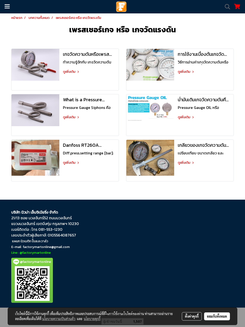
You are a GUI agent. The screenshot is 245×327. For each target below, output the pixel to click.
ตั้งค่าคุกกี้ (192, 316)
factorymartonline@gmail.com (46, 246)
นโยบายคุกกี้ (92, 318)
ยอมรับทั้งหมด (217, 316)
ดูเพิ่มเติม (69, 71)
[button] (226, 6)
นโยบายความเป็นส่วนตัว (58, 318)
